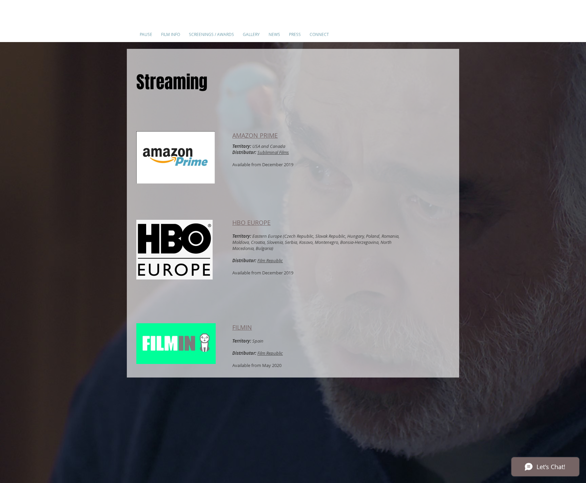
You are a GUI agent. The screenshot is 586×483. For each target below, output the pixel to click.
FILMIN (242, 327)
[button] (170, 31)
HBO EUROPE (251, 222)
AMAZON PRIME (255, 135)
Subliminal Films (273, 152)
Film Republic (270, 260)
